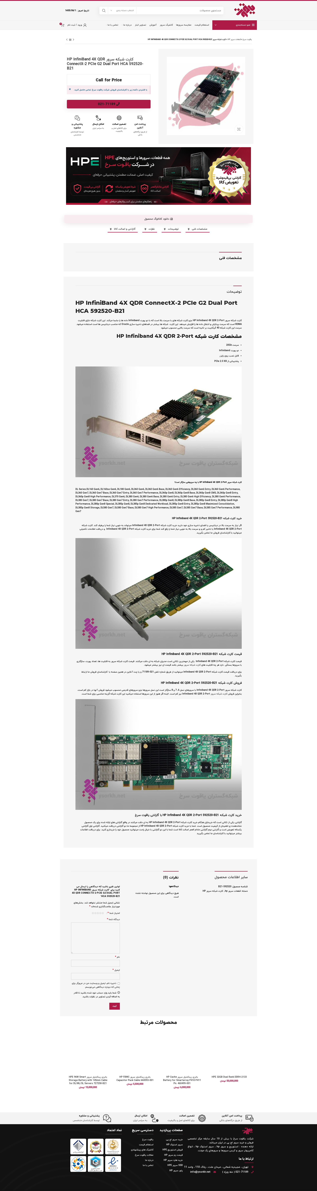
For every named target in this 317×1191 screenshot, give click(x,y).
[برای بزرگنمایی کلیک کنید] (239, 129)
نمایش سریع (210, 1050)
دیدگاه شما (113, 919)
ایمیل (116, 970)
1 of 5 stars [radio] (103, 913)
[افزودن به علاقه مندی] (210, 1035)
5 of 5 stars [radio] (93, 913)
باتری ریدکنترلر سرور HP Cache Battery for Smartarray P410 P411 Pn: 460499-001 (182, 1080)
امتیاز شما (113, 913)
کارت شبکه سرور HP (213, 891)
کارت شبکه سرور (192, 665)
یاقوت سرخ (247, 39)
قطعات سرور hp (234, 39)
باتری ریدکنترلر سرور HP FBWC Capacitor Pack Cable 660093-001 (135, 1078)
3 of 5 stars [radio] (98, 913)
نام (117, 957)
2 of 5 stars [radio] (100, 913)
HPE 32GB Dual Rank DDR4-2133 (229, 1077)
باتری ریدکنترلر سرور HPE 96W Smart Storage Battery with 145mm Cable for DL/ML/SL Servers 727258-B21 (88, 1080)
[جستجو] (104, 10)
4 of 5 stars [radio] (95, 913)
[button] (158, 219)
